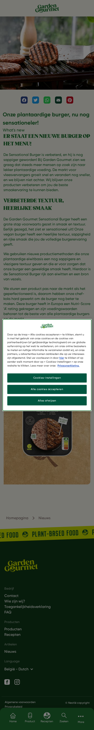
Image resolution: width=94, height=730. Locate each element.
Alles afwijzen (47, 400)
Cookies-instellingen (47, 377)
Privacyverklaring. (68, 365)
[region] (46, 365)
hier (61, 357)
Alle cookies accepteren (47, 389)
